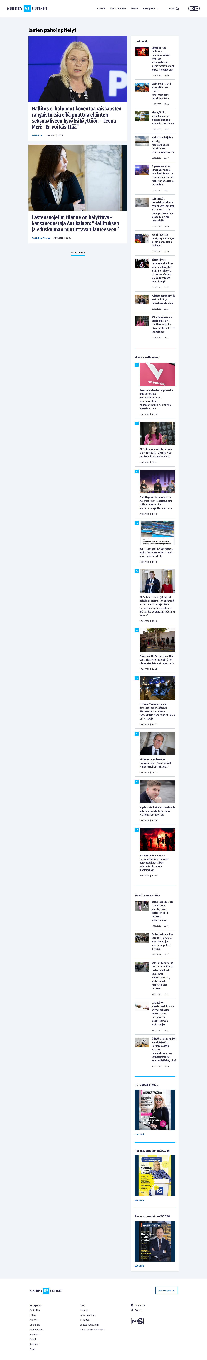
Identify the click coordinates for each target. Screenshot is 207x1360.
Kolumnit (35, 1344)
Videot (134, 8)
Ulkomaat (35, 1324)
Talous (46, 238)
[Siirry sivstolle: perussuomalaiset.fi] (154, 1321)
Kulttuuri (34, 1334)
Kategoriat (149, 8)
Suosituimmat (118, 8)
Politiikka (37, 135)
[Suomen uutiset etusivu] (23, 8)
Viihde (33, 1349)
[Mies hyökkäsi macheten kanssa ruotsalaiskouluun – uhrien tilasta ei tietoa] (142, 121)
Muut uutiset (36, 1329)
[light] (197, 8)
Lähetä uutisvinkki (89, 1324)
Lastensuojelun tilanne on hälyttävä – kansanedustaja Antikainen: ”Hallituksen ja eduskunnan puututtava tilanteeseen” (75, 223)
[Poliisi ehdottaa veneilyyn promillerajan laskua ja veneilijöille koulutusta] (142, 243)
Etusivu (101, 8)
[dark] (190, 8)
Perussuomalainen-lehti (92, 1329)
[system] (193, 8)
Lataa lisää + (78, 252)
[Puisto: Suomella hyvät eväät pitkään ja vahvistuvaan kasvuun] (142, 302)
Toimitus (84, 1320)
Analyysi (34, 1320)
